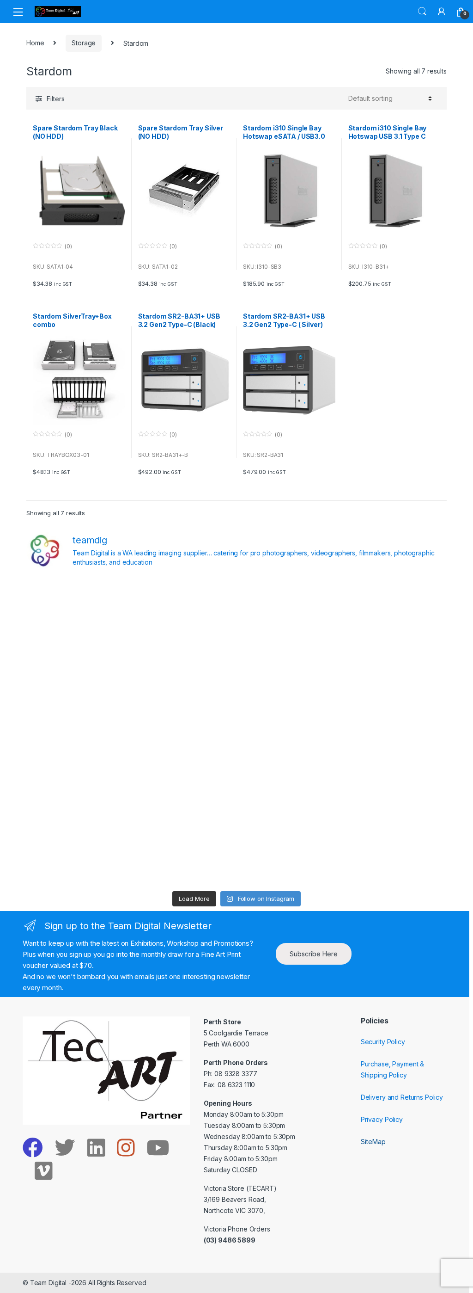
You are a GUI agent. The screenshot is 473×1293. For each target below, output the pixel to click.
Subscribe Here (314, 954)
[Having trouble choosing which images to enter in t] (77, 608)
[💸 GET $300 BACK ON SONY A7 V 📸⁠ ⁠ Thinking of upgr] (289, 854)
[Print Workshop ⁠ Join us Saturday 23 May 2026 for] (289, 792)
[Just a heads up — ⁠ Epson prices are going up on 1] (289, 731)
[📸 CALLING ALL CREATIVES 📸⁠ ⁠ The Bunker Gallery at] (183, 854)
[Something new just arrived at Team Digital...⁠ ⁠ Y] (289, 669)
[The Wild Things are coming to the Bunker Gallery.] (396, 792)
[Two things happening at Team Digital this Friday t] (77, 854)
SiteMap (373, 1141)
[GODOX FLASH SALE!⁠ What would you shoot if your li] (396, 669)
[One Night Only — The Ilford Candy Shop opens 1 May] (396, 854)
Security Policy (383, 1042)
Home (35, 43)
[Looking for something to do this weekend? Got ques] (77, 731)
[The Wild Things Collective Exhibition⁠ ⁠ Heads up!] (183, 669)
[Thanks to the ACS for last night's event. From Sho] (396, 608)
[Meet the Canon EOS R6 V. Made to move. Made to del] (77, 792)
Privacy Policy (382, 1119)
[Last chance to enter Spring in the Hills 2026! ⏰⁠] (289, 608)
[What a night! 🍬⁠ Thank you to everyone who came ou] (183, 792)
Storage (84, 43)
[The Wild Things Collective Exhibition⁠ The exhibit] (396, 731)
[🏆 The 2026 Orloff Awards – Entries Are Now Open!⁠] (183, 608)
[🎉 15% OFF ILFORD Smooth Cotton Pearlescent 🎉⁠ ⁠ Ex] (183, 731)
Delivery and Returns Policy (402, 1097)
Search (422, 11)
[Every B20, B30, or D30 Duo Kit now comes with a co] (77, 669)
